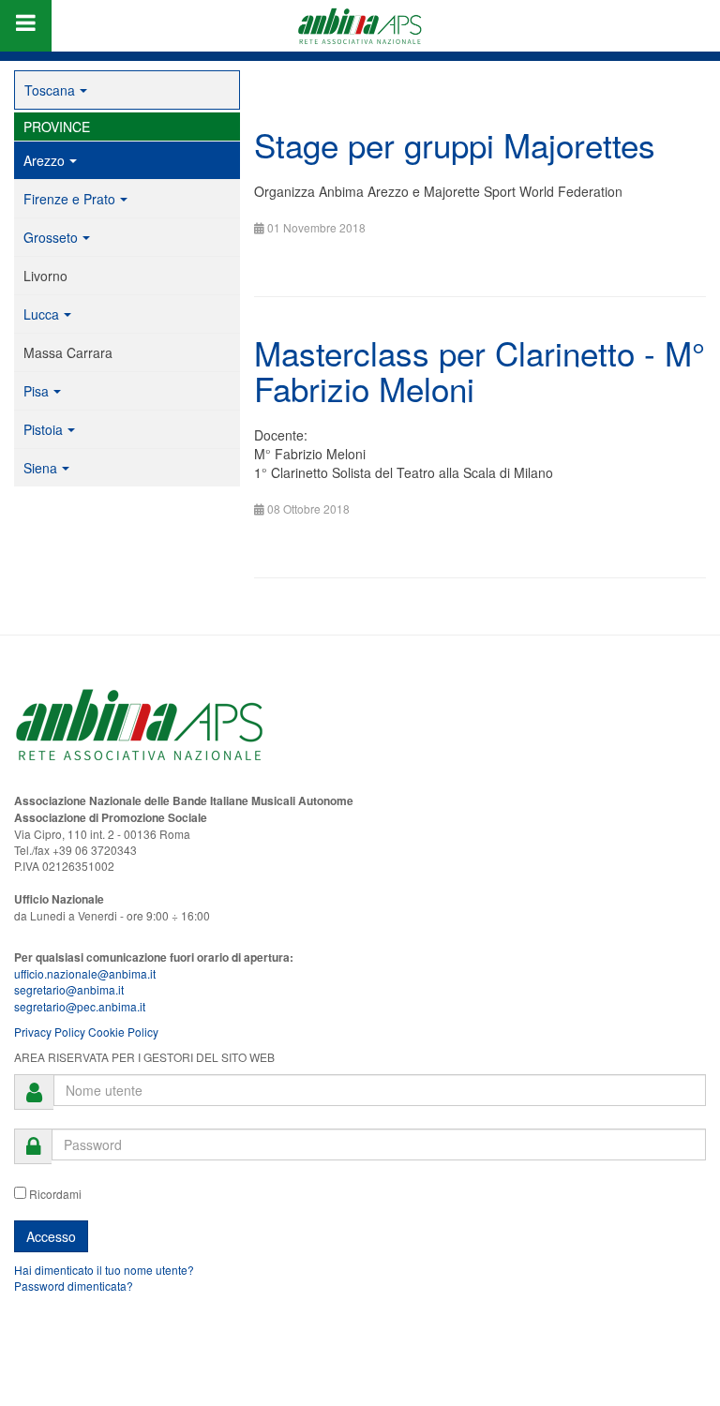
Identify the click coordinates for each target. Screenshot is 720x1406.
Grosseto (50, 237)
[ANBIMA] (360, 26)
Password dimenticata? (73, 1286)
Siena (40, 467)
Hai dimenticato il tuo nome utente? (104, 1270)
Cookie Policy (123, 1032)
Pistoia (43, 429)
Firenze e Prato (69, 198)
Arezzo (44, 160)
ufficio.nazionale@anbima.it (85, 973)
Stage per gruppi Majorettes (454, 144)
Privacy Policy (49, 1032)
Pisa (36, 390)
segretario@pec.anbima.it (79, 1006)
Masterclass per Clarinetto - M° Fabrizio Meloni (479, 370)
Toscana (49, 90)
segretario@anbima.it (69, 989)
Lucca (41, 314)
